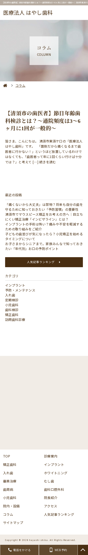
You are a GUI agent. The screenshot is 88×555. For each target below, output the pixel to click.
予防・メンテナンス (20, 290)
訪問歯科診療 (15, 319)
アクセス (50, 505)
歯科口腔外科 (54, 489)
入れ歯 (10, 295)
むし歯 (49, 481)
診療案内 (50, 456)
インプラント (15, 285)
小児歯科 (11, 304)
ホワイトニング (55, 472)
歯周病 (8, 489)
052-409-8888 (47, 392)
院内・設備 (11, 505)
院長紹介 (50, 497)
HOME (5, 85)
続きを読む (47, 161)
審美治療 (9, 481)
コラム (8, 514)
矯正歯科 (11, 314)
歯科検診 (11, 309)
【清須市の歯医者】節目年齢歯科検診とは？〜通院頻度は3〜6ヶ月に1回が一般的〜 (43, 121)
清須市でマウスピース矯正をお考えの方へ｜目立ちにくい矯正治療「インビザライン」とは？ (44, 217)
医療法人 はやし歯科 (28, 12)
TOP (6, 456)
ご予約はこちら (44, 434)
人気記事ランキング (41, 262)
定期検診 (11, 299)
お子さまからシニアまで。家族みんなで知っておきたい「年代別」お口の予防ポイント (44, 246)
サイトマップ (13, 522)
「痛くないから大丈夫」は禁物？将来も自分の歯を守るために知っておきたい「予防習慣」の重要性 (44, 207)
